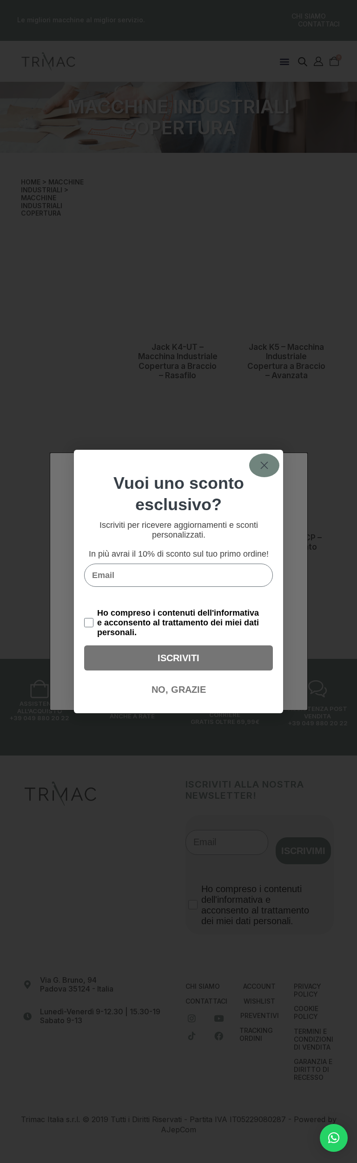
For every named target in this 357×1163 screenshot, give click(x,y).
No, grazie (179, 689)
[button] (334, 1138)
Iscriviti (178, 658)
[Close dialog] (264, 465)
